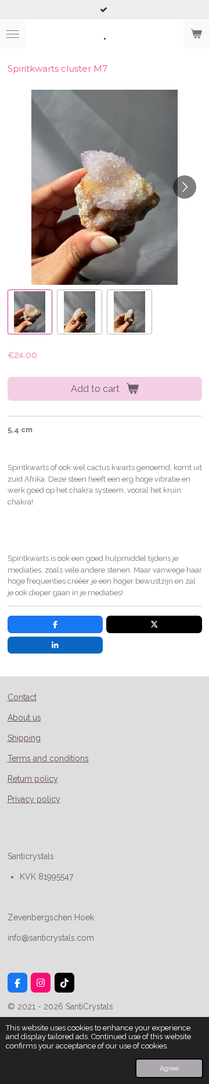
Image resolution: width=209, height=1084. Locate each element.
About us (24, 717)
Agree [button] (169, 1068)
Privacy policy (34, 799)
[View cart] (196, 33)
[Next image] (184, 187)
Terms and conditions (48, 758)
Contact (22, 697)
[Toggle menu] (13, 33)
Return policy (33, 778)
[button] (30, 312)
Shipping (24, 738)
